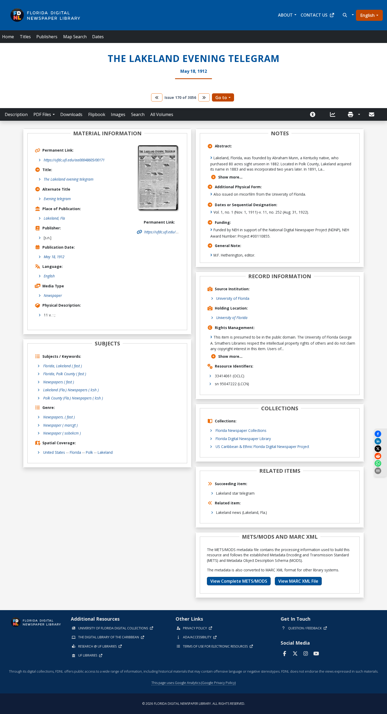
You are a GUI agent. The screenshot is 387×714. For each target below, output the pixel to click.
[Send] (372, 114)
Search (138, 114)
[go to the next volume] (204, 97)
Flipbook (96, 114)
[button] (347, 15)
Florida (75, 452)
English (367, 15)
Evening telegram (57, 198)
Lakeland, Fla (54, 218)
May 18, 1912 (54, 256)
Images (118, 114)
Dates (98, 37)
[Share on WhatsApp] (380, 463)
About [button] (285, 15)
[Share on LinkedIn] (380, 441)
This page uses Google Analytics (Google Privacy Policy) (193, 682)
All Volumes (161, 114)
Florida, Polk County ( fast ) (64, 373)
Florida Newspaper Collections (241, 430)
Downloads (71, 114)
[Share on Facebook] (380, 434)
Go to (221, 97)
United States (54, 452)
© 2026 (193, 703)
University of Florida (232, 298)
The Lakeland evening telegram (68, 179)
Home (8, 37)
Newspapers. (59, 416)
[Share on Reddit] (380, 456)
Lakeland (105, 452)
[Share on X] (380, 448)
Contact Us (314, 15)
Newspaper (53, 295)
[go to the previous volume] (157, 97)
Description (16, 114)
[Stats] (334, 114)
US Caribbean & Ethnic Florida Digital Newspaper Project (262, 446)
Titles (25, 37)
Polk (89, 452)
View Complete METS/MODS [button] (238, 581)
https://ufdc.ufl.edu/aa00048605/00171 (74, 159)
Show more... (230, 177)
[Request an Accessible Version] (314, 114)
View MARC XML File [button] (298, 581)
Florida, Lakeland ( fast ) (62, 365)
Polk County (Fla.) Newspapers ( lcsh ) (73, 398)
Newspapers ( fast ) (58, 381)
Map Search (75, 37)
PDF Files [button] (42, 114)
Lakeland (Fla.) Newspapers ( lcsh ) (71, 389)
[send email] (380, 470)
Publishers (46, 37)
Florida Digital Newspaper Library (243, 438)
